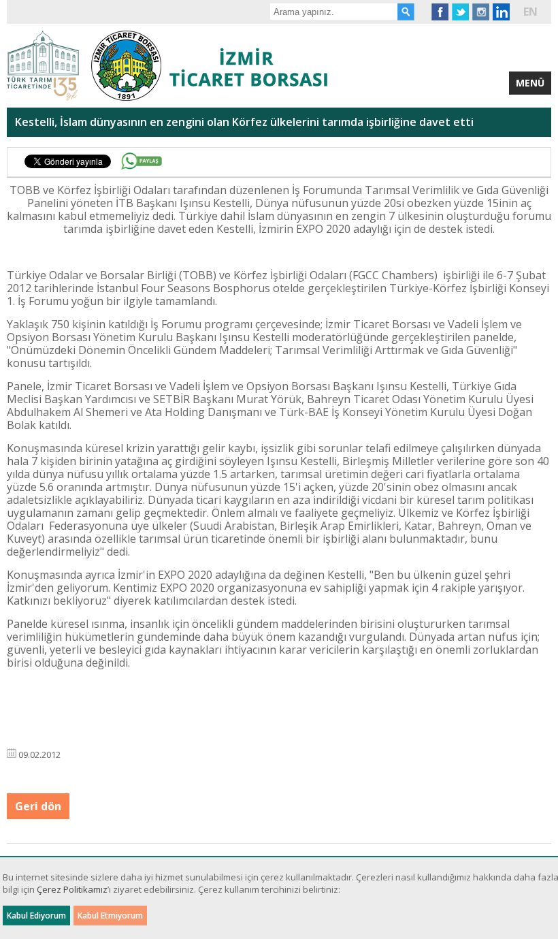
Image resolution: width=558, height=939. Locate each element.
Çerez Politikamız (72, 889)
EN (530, 11)
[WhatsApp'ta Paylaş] (141, 161)
